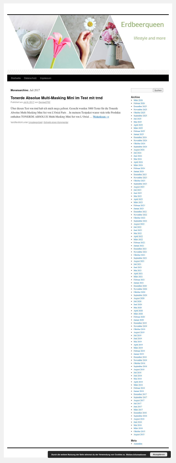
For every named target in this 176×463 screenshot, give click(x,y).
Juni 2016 (138, 422)
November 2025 (140, 109)
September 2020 (140, 295)
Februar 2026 (139, 103)
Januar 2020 (139, 319)
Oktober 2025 (139, 112)
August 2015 (139, 434)
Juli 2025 (137, 118)
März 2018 (138, 384)
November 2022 (140, 214)
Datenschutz (30, 78)
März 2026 (138, 100)
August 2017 (139, 400)
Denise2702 (44, 102)
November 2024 (140, 140)
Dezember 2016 (140, 412)
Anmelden (138, 443)
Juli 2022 (137, 227)
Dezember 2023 (140, 174)
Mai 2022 (138, 233)
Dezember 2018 (140, 357)
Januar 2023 (139, 208)
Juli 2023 (137, 189)
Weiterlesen (101, 116)
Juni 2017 (138, 406)
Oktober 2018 (139, 363)
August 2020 (139, 298)
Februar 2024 (139, 168)
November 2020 (140, 288)
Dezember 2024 (140, 137)
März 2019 (138, 347)
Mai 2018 (138, 378)
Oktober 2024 (139, 143)
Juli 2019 (137, 335)
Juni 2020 (138, 304)
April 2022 (138, 236)
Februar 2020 (139, 316)
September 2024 (140, 146)
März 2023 (138, 202)
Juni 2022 (138, 230)
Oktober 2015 (139, 431)
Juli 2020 (137, 301)
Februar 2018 (139, 387)
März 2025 (138, 128)
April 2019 (138, 344)
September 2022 (140, 220)
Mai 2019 (138, 341)
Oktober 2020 (139, 292)
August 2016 (139, 418)
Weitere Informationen (136, 454)
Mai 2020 (138, 307)
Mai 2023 (138, 196)
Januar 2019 (139, 353)
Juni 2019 (138, 338)
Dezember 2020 (140, 285)
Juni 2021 (138, 267)
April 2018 (138, 381)
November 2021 (140, 251)
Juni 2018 (138, 375)
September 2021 (140, 258)
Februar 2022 (139, 242)
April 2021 (138, 273)
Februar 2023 (139, 205)
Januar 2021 (139, 282)
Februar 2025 (139, 131)
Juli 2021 (137, 264)
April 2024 (138, 162)
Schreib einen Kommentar (56, 122)
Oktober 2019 (139, 329)
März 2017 (138, 409)
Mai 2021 (138, 270)
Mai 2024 (138, 158)
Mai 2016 (138, 425)
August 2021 (139, 261)
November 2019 (140, 326)
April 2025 (138, 124)
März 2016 (138, 428)
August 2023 (139, 186)
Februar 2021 (139, 279)
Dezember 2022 (140, 211)
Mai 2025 (138, 121)
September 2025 (140, 115)
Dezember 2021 (140, 248)
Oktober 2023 (139, 180)
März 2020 (138, 313)
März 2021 (138, 276)
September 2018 (140, 366)
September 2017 (140, 397)
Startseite (16, 78)
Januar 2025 (139, 134)
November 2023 (140, 177)
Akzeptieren (159, 454)
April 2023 (138, 199)
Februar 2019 (139, 350)
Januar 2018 (139, 391)
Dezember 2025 (140, 106)
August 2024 (139, 149)
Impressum (45, 78)
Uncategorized (35, 122)
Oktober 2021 (139, 254)
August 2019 (139, 332)
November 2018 (140, 360)
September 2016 (140, 415)
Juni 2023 (138, 193)
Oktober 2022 (139, 217)
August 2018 (139, 369)
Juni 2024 (138, 155)
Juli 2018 (137, 372)
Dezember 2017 (140, 394)
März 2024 (138, 165)
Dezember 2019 (140, 323)
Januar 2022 (139, 245)
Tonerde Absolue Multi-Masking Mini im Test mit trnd (57, 97)
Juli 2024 (137, 152)
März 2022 (138, 239)
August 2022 (139, 223)
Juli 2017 (137, 403)
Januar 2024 (139, 171)
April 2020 (138, 310)
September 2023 (140, 183)
